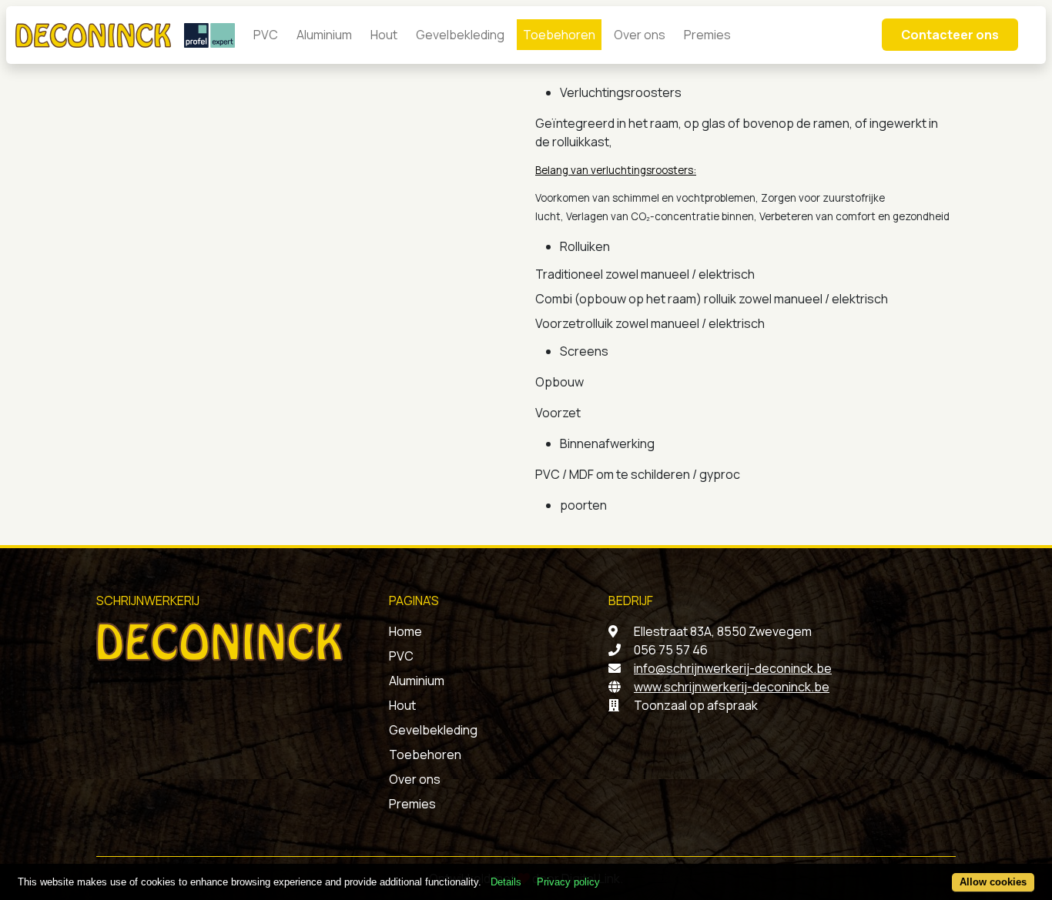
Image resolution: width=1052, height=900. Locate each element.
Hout (383, 34)
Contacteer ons (950, 34)
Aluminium (324, 34)
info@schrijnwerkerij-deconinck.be (733, 668)
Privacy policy (568, 882)
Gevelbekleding (460, 34)
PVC (265, 34)
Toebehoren (559, 34)
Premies (707, 34)
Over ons (639, 34)
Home (405, 631)
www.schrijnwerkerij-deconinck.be (731, 686)
